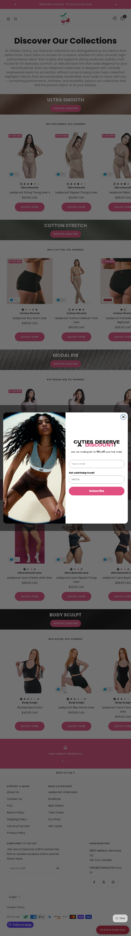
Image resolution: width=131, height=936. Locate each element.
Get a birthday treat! (82, 472)
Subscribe (96, 491)
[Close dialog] (123, 417)
